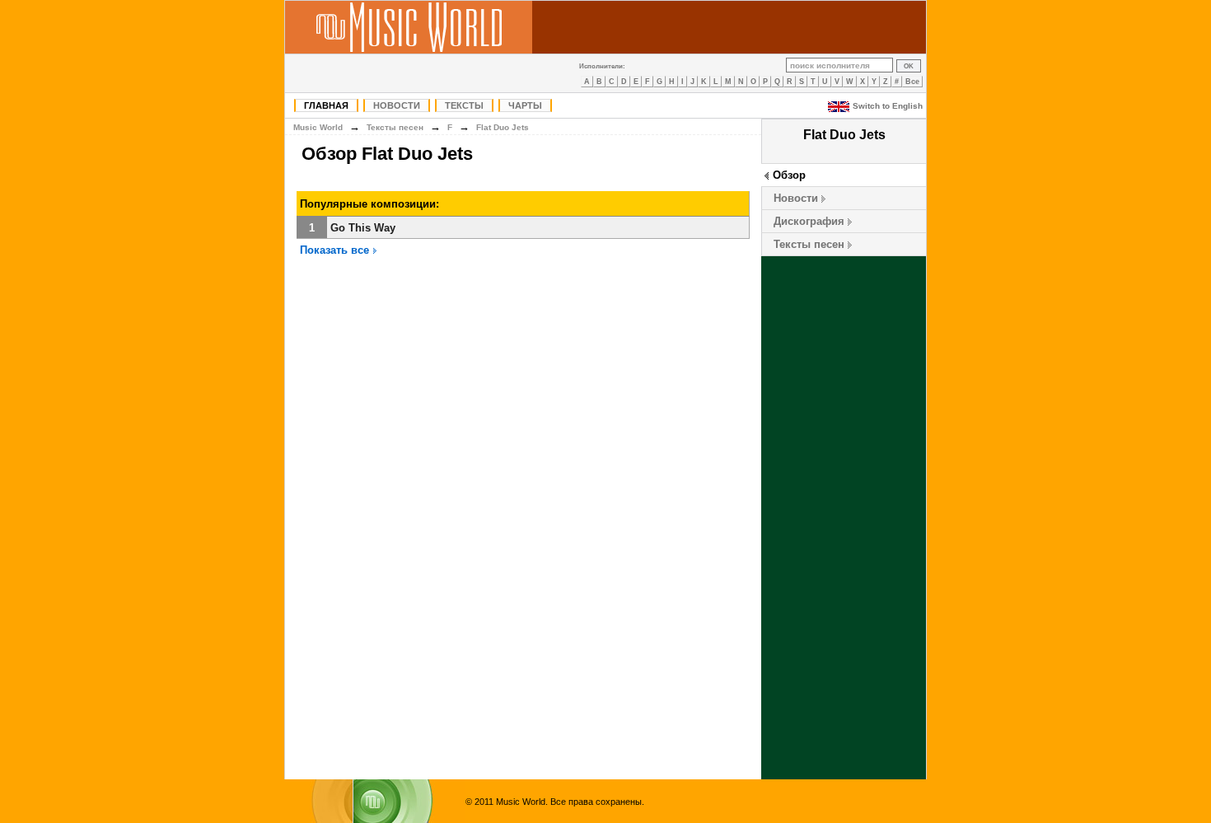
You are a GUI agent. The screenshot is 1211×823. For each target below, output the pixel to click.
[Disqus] (523, 520)
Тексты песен (809, 244)
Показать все (336, 250)
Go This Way (362, 228)
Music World (318, 127)
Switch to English (888, 105)
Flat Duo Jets (502, 127)
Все (912, 81)
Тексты (464, 105)
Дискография (809, 221)
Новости (396, 105)
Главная (326, 105)
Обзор (789, 175)
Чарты (525, 105)
